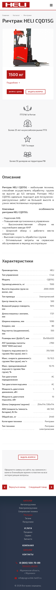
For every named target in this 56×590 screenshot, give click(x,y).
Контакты (27, 554)
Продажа (28, 532)
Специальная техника (28, 511)
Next (51, 44)
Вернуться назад (17, 487)
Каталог (28, 501)
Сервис (28, 535)
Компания (28, 545)
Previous (6, 44)
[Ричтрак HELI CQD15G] (28, 47)
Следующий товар (38, 487)
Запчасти (28, 539)
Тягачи (28, 518)
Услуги (28, 528)
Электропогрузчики (28, 508)
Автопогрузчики (28, 504)
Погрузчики (28, 522)
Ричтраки (28, 515)
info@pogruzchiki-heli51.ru (30, 578)
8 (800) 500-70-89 (29, 562)
